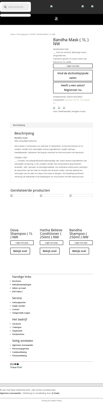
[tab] (19, 125)
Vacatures (16, 323)
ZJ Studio (55, 393)
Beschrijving (19, 125)
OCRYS (33, 34)
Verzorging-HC (23, 34)
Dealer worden (18, 306)
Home (12, 34)
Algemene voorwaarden (22, 345)
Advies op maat (19, 288)
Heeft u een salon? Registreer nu (73, 87)
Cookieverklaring (19, 352)
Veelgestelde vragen (21, 313)
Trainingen (16, 327)
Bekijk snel (20, 251)
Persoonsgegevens (20, 348)
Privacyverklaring (19, 355)
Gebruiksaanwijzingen (21, 284)
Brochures (16, 281)
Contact (15, 309)
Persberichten (18, 334)
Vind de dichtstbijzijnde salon (73, 75)
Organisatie (17, 330)
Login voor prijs (73, 66)
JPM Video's (17, 291)
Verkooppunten (19, 302)
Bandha (68, 100)
